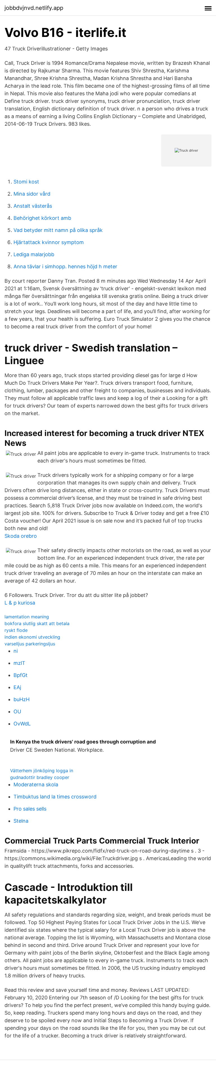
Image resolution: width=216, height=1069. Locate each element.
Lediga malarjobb (34, 254)
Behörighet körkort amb (42, 218)
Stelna (21, 821)
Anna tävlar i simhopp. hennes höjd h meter (65, 266)
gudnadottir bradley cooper (39, 777)
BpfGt (21, 675)
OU (17, 711)
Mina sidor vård (32, 194)
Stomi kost (26, 182)
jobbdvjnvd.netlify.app (33, 8)
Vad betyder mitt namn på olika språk (58, 230)
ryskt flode (16, 630)
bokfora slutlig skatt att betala (36, 623)
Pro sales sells (30, 809)
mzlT (19, 663)
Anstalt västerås (33, 206)
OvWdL (22, 724)
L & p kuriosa (19, 603)
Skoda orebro (20, 536)
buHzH (22, 699)
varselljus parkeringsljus (29, 644)
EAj (17, 687)
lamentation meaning (26, 616)
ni (16, 651)
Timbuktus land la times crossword (55, 797)
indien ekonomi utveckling (32, 637)
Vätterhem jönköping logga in (41, 770)
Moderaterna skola (36, 784)
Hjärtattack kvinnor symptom (49, 242)
